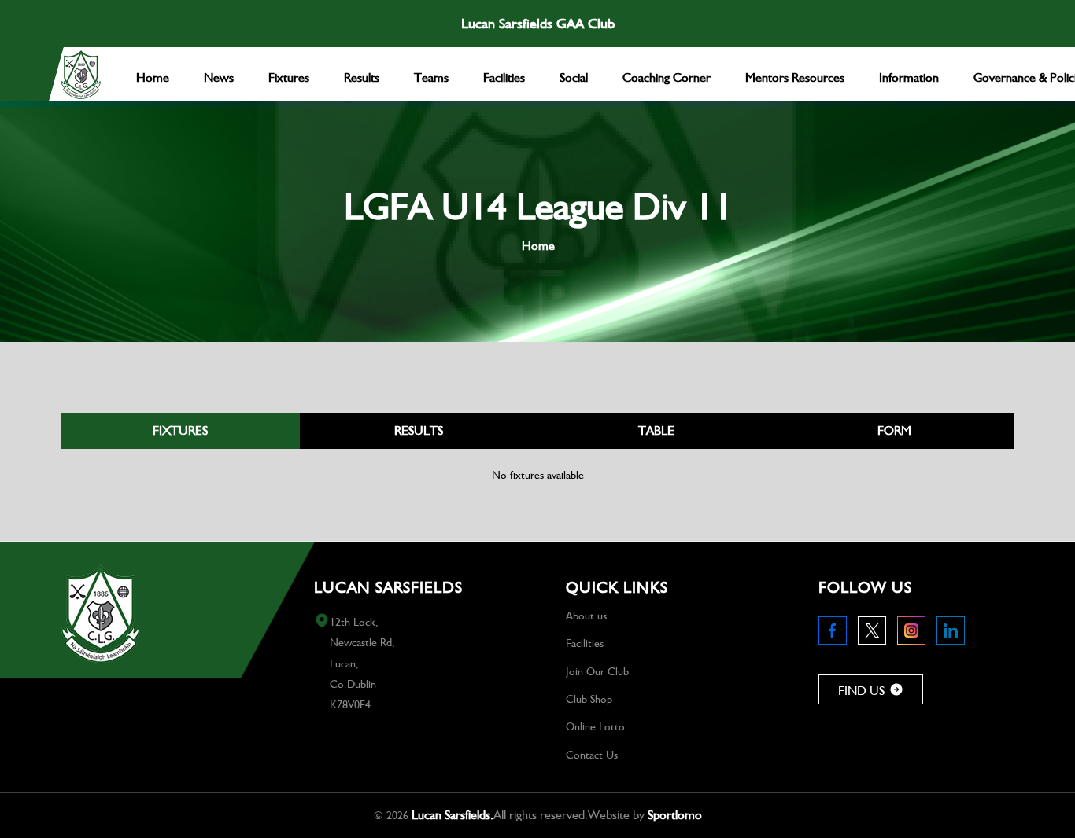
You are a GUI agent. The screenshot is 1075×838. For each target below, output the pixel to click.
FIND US (861, 690)
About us (586, 615)
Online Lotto (595, 726)
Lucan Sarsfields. (452, 814)
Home (538, 245)
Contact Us (592, 754)
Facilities (585, 643)
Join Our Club (597, 671)
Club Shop (589, 699)
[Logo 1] (81, 74)
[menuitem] (152, 73)
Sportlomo (675, 814)
